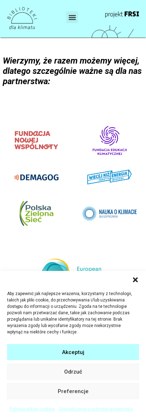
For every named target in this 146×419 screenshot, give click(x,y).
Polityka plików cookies (32, 409)
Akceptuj (73, 352)
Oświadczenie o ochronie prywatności (95, 409)
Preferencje (73, 391)
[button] (135, 279)
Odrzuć (73, 372)
